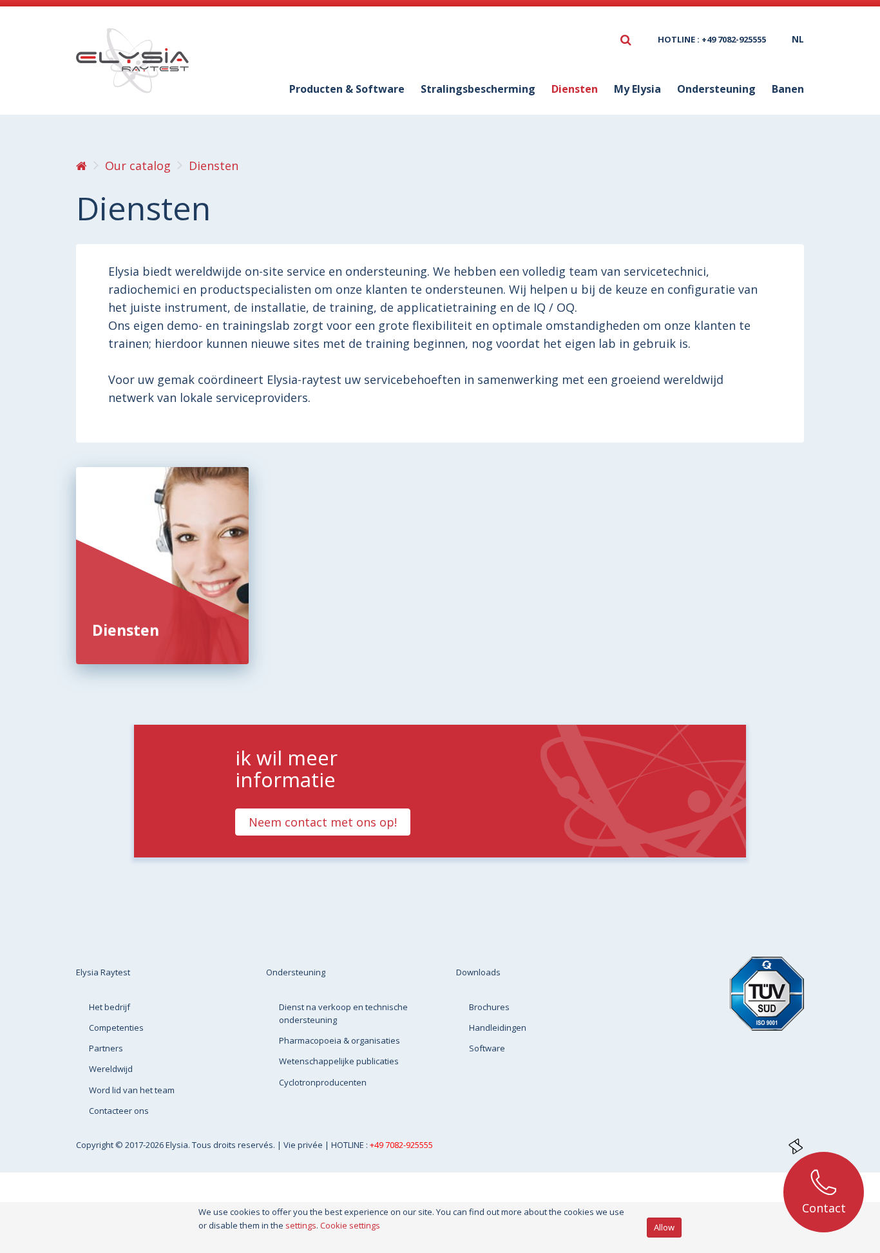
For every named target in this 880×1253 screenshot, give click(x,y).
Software (487, 1048)
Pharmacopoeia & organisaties (339, 1040)
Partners (106, 1048)
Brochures (489, 1007)
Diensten (125, 630)
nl (798, 39)
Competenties (116, 1027)
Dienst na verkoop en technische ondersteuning (343, 1013)
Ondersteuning (295, 972)
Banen (788, 89)
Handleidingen (497, 1027)
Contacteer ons (119, 1110)
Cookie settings (350, 1225)
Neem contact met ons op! (323, 822)
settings (300, 1225)
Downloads (478, 972)
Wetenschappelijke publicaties (339, 1061)
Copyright (95, 1145)
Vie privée (304, 1145)
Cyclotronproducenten (323, 1082)
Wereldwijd (111, 1069)
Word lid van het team (132, 1090)
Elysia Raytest (103, 972)
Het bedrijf (109, 1007)
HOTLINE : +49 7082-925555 (712, 39)
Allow (664, 1227)
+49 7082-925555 (401, 1145)
